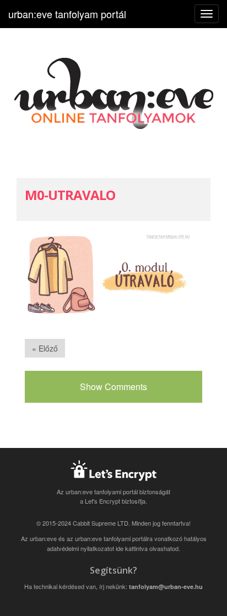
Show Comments (113, 386)
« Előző (45, 348)
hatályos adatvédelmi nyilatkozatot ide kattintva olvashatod (127, 543)
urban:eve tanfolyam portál (67, 14)
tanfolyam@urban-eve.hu (166, 586)
